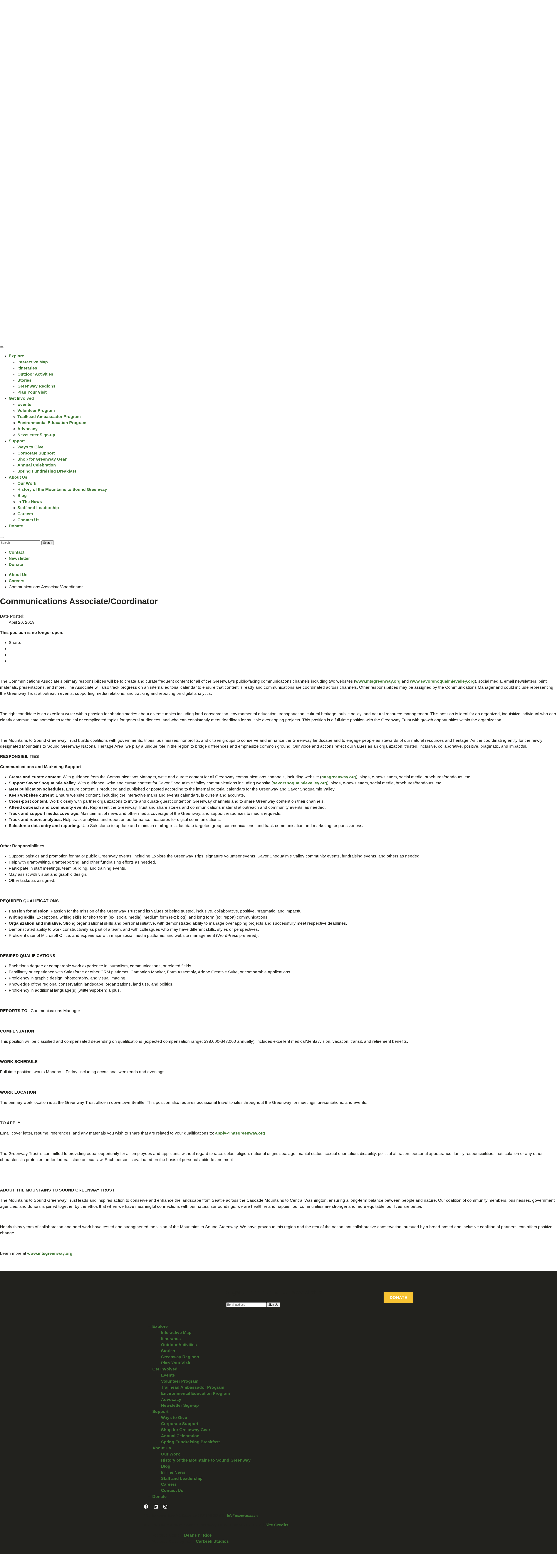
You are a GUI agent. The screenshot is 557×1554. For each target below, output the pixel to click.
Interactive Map (32, 362)
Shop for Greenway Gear (42, 459)
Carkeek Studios (212, 1541)
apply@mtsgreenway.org (240, 1133)
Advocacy (27, 428)
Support (17, 441)
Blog (22, 495)
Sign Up (273, 1304)
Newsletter (19, 558)
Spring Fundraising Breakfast (46, 471)
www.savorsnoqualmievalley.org (442, 681)
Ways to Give (30, 447)
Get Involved (21, 398)
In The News (29, 501)
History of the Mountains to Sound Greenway (62, 489)
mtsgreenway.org (338, 777)
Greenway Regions (36, 386)
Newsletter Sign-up (36, 435)
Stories (24, 380)
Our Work (26, 483)
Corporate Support (36, 453)
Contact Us (28, 520)
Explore (16, 356)
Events (24, 404)
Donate (16, 526)
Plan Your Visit (32, 392)
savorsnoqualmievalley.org (300, 783)
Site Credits (277, 1525)
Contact (16, 552)
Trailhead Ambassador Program (49, 416)
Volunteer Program (36, 410)
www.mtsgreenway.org (378, 681)
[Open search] (1, 537)
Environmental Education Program (51, 422)
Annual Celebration (36, 465)
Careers (25, 513)
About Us (18, 477)
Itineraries (27, 368)
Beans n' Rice (198, 1535)
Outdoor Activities (35, 374)
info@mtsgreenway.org (242, 1515)
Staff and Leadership (38, 507)
